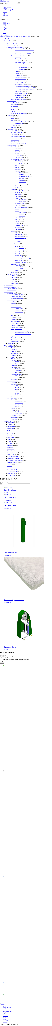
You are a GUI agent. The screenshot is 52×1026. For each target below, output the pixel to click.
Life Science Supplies (8, 36)
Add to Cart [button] (8, 492)
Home (1, 36)
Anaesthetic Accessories (8, 9)
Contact (4, 16)
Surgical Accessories (7, 10)
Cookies (4, 1019)
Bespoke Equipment (7, 7)
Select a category (4, 482)
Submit (2, 662)
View (5, 492)
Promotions (5, 15)
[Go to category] (1, 484)
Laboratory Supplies (18, 36)
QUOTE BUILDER (4, 1)
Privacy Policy (6, 1020)
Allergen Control (26, 36)
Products (4, 5)
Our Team (5, 12)
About (4, 13)
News (4, 14)
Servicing (5, 8)
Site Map (5, 1022)
